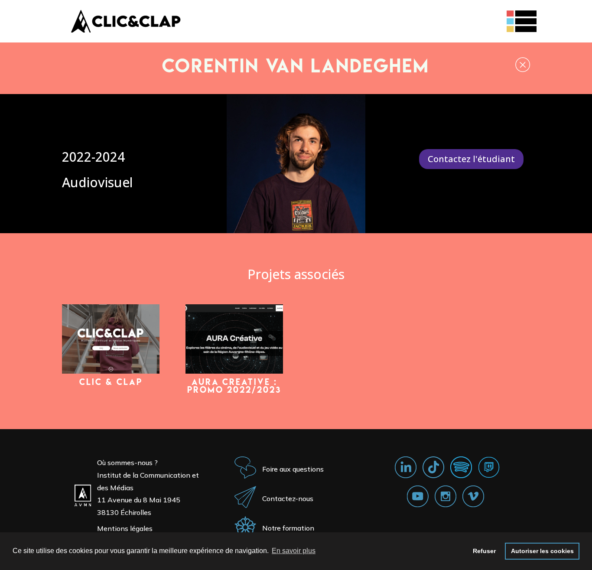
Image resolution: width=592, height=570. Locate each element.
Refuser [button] (484, 550)
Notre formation (288, 528)
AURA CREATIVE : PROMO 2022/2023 (234, 385)
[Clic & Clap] (110, 339)
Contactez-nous (287, 498)
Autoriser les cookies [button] (542, 550)
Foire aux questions (293, 469)
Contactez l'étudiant (471, 159)
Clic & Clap (111, 382)
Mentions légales (125, 528)
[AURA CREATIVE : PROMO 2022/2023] (234, 339)
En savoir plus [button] (294, 550)
